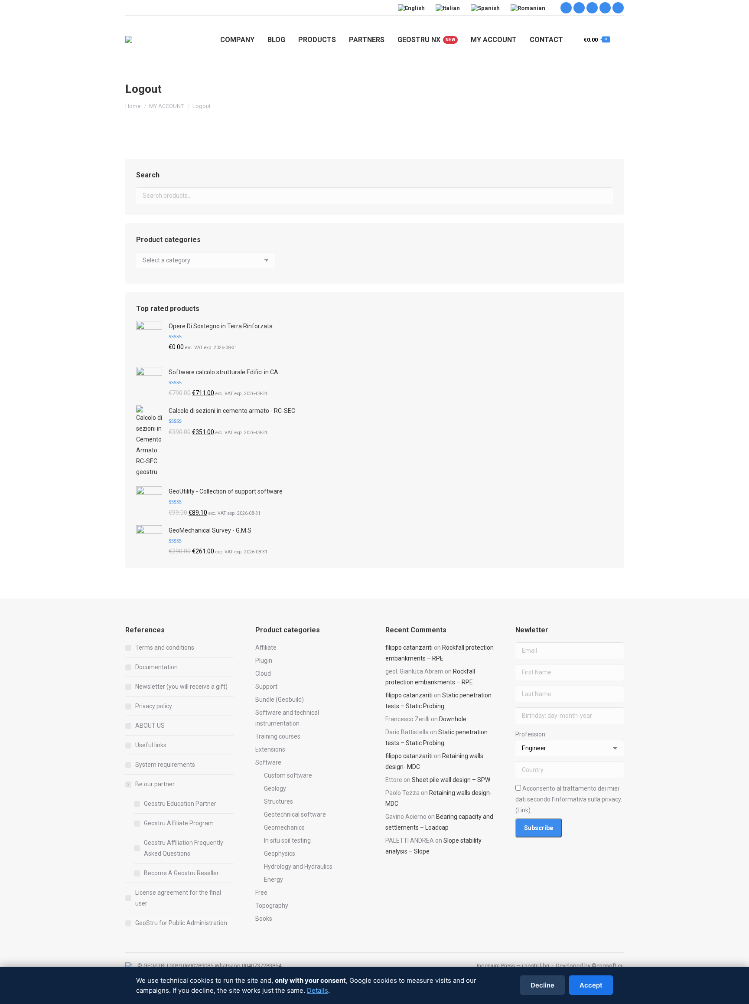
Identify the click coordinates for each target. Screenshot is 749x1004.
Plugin (263, 660)
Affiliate (266, 647)
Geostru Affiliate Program (179, 823)
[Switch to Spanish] (486, 8)
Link (523, 810)
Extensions (270, 749)
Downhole (452, 719)
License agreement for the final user (178, 898)
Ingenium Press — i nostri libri (513, 965)
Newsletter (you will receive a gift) (181, 686)
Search (603, 195)
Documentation (156, 667)
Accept (591, 985)
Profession (530, 734)
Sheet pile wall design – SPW (451, 779)
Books (263, 918)
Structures (278, 801)
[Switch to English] (412, 8)
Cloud (263, 673)
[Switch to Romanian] (529, 8)
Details (317, 990)
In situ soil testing (287, 840)
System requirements (165, 764)
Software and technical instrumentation (287, 718)
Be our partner (155, 784)
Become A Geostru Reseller (181, 873)
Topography (271, 905)
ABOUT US (150, 725)
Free (261, 892)
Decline (542, 985)
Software (268, 762)
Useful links (150, 745)
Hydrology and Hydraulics (298, 866)
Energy (273, 879)
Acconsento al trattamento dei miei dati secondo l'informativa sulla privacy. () (568, 799)
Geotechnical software (295, 814)
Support (266, 686)
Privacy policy (153, 706)
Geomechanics (284, 827)
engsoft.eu (610, 965)
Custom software (288, 775)
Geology (275, 788)
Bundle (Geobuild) (279, 699)
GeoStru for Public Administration (181, 922)
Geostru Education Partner (180, 803)
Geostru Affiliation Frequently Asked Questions (183, 848)
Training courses (277, 736)
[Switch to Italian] (448, 8)
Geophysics (279, 853)
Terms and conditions (164, 647)
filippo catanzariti (409, 647)
